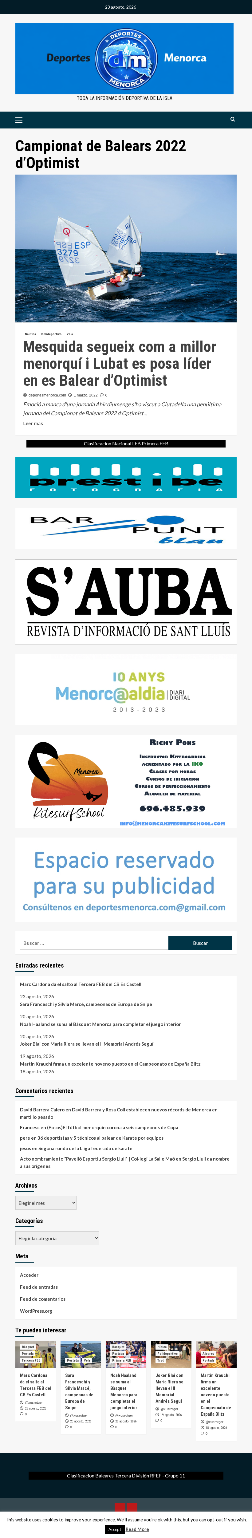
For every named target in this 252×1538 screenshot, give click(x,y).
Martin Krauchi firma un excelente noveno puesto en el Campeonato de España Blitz (110, 1064)
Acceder (29, 1275)
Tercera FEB (31, 1361)
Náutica (30, 334)
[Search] (233, 119)
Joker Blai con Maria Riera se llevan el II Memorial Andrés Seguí (86, 1044)
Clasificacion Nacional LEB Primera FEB (126, 443)
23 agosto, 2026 (35, 1408)
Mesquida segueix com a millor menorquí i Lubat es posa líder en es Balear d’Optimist (119, 363)
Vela (70, 334)
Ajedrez (209, 1354)
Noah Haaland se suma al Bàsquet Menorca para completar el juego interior (100, 1024)
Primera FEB (121, 1361)
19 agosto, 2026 (171, 1415)
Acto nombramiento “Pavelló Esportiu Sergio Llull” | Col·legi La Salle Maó (97, 1158)
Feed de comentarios (42, 1299)
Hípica (162, 1347)
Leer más (33, 423)
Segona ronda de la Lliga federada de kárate (85, 1148)
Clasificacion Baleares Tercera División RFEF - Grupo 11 (126, 1475)
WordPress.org (36, 1311)
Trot (160, 1361)
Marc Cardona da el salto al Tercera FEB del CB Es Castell (80, 984)
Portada (27, 1354)
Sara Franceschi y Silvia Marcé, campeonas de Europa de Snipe (86, 1004)
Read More (137, 1529)
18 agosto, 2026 (216, 1428)
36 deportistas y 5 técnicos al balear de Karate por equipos (100, 1138)
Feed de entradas (39, 1287)
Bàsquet (28, 1347)
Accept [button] (114, 1529)
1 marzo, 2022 (86, 395)
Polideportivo (51, 334)
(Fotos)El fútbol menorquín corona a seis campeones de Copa (112, 1127)
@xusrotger (34, 1402)
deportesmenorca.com (47, 395)
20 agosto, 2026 (80, 1421)
